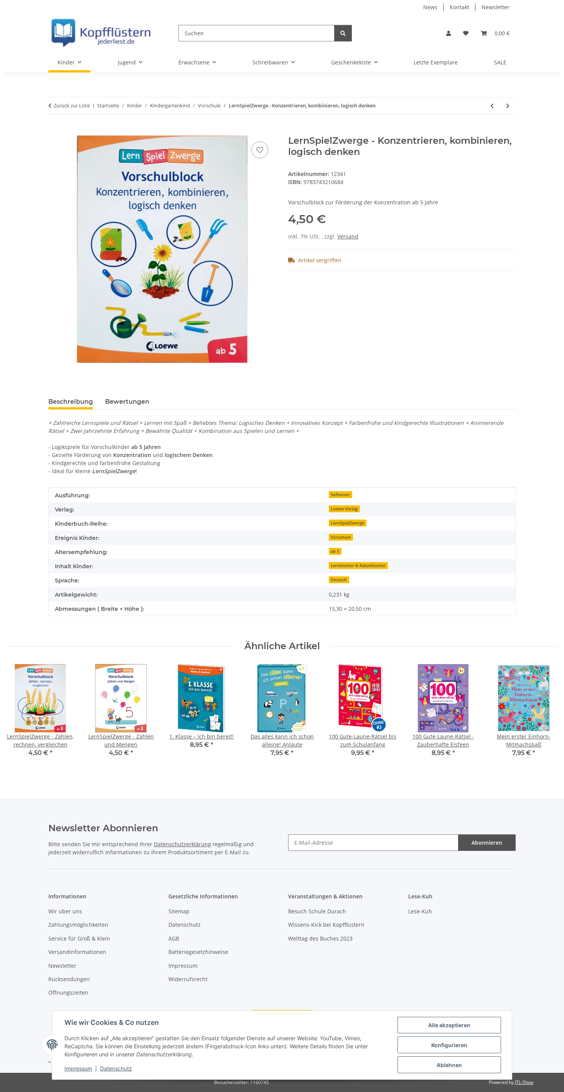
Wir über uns (65, 911)
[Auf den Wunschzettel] (259, 149)
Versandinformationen (77, 952)
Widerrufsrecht (188, 979)
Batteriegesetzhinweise (198, 952)
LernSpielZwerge (347, 523)
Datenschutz (116, 1068)
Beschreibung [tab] (70, 401)
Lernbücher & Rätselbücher (358, 565)
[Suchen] (343, 33)
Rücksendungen (69, 979)
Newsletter (496, 7)
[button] (448, 33)
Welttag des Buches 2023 (320, 938)
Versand (347, 236)
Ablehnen (449, 1065)
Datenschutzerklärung (182, 844)
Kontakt (459, 7)
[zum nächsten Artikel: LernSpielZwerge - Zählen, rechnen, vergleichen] (508, 105)
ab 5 (335, 551)
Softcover (340, 494)
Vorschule (341, 537)
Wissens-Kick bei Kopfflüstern (326, 924)
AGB (173, 938)
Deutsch (339, 579)
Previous (19, 716)
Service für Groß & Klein (79, 938)
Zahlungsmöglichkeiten (78, 924)
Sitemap (179, 911)
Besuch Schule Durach (317, 911)
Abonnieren (487, 842)
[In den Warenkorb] (54, 131)
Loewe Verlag (344, 508)
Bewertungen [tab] (127, 401)
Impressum (78, 1068)
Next (545, 716)
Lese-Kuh (420, 911)
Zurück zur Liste (72, 105)
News (430, 7)
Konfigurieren (449, 1045)
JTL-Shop (524, 1082)
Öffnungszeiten (68, 992)
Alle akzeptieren (449, 1025)
